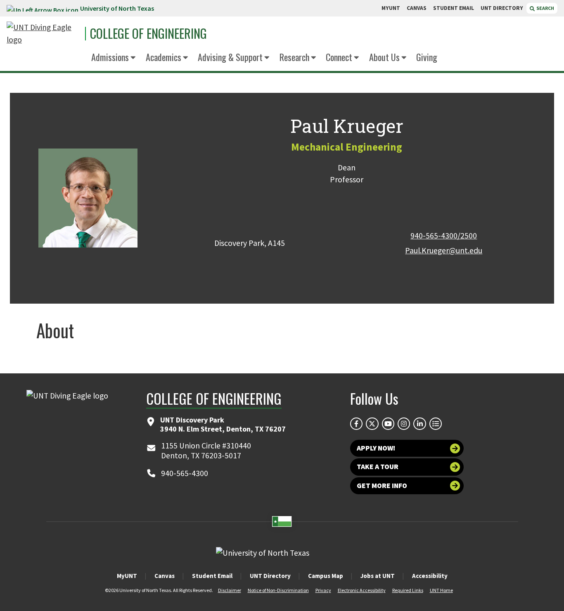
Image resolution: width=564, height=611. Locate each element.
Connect (339, 57)
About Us (384, 57)
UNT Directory (270, 576)
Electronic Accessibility (362, 590)
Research (294, 57)
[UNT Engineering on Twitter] (372, 424)
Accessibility (430, 576)
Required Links (407, 590)
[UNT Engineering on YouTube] (388, 424)
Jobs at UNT (377, 576)
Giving (426, 57)
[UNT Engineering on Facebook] (356, 424)
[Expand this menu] (133, 58)
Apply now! (376, 448)
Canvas (164, 576)
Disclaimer (229, 590)
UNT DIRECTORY (502, 8)
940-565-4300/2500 (443, 236)
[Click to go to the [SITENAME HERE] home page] (44, 33)
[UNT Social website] (435, 424)
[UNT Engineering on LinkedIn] (419, 424)
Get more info (382, 485)
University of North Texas (117, 8)
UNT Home (441, 590)
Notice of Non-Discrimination (278, 590)
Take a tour (377, 466)
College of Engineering (148, 33)
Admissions (110, 57)
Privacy (323, 590)
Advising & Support (230, 57)
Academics (163, 57)
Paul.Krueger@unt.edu (443, 250)
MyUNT (127, 576)
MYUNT (391, 8)
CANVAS (417, 8)
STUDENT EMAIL (453, 8)
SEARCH (545, 8)
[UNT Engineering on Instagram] (404, 424)
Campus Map (325, 576)
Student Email (212, 576)
